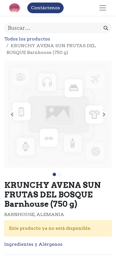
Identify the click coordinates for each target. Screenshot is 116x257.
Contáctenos (45, 7)
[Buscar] (106, 27)
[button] (12, 114)
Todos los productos (27, 39)
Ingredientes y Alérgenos (33, 244)
